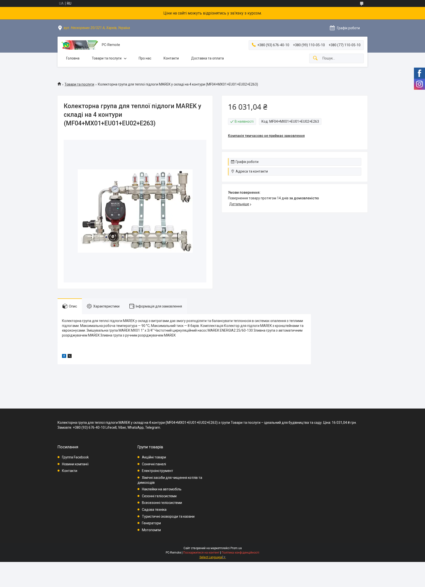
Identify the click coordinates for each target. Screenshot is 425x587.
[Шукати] (315, 58)
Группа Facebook (75, 457)
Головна (72, 58)
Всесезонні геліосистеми (162, 503)
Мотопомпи (151, 530)
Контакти (171, 58)
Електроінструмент (157, 471)
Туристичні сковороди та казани (168, 516)
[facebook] (64, 357)
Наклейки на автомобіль (162, 489)
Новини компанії (75, 464)
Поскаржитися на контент (201, 552)
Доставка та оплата (207, 58)
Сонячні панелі (154, 464)
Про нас (145, 58)
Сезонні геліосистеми (159, 496)
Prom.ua (236, 548)
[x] (70, 357)
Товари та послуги (106, 58)
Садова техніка (154, 510)
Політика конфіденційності (240, 552)
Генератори (151, 523)
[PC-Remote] (79, 45)
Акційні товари (154, 457)
